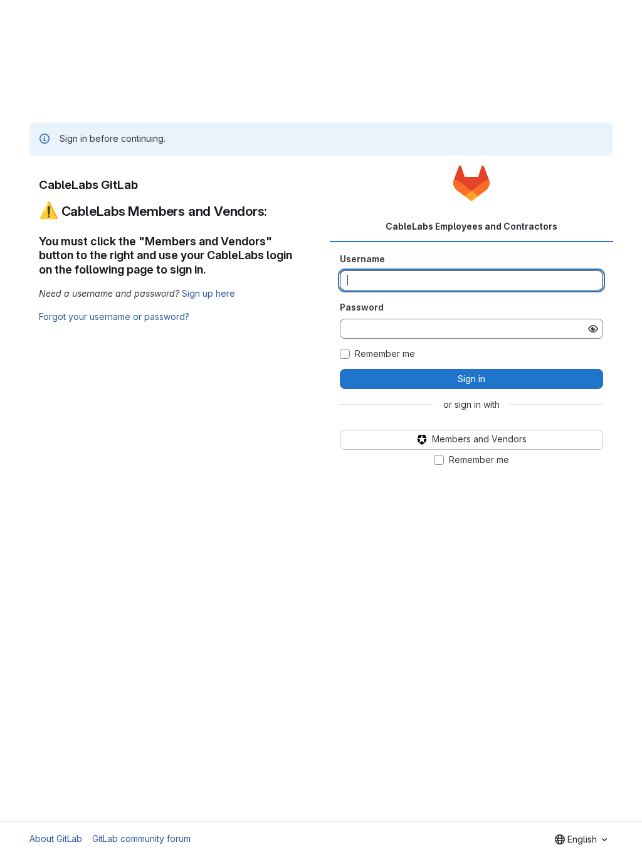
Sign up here (208, 293)
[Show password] (593, 329)
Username (362, 258)
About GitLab (55, 838)
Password (362, 307)
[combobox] (581, 839)
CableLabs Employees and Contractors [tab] (471, 226)
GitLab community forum (141, 838)
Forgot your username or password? (114, 316)
